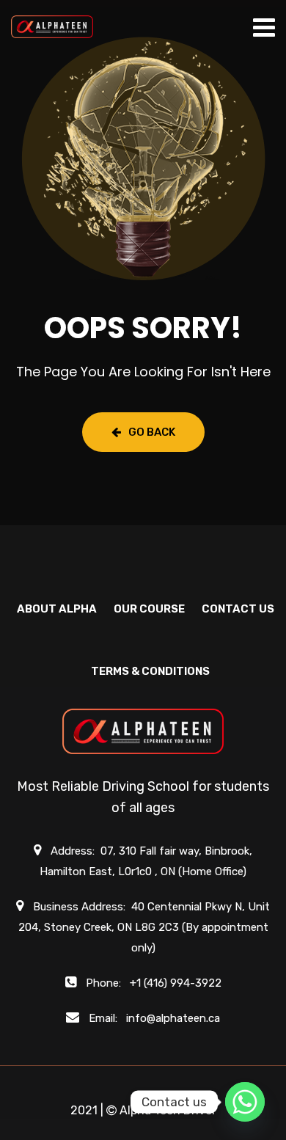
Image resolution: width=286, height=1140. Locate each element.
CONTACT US (238, 608)
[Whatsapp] (245, 1102)
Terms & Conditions (150, 671)
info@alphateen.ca (173, 1018)
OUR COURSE (149, 608)
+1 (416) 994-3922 (175, 983)
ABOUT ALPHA (57, 608)
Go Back (151, 432)
